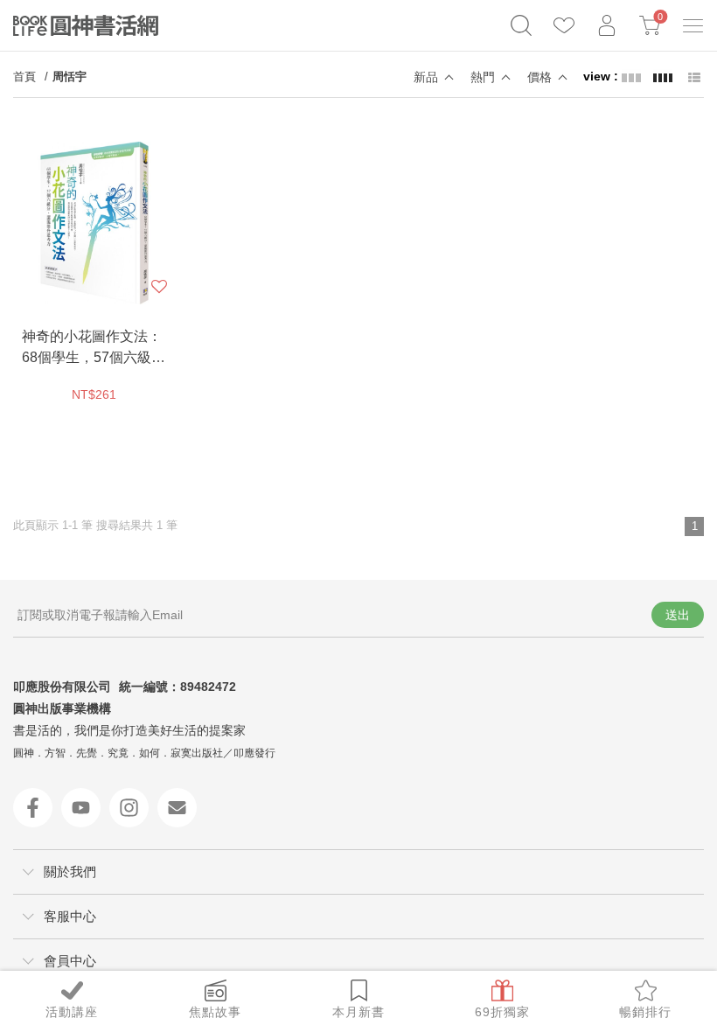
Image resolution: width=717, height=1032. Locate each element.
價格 (539, 77)
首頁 (24, 76)
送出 (677, 615)
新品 (426, 77)
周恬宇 (69, 76)
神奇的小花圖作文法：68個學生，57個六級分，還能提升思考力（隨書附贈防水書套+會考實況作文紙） (92, 348)
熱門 (482, 77)
